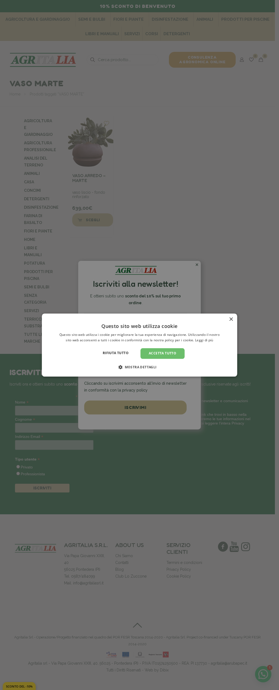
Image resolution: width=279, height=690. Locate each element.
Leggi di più (204, 340)
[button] (139, 367)
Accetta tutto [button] (162, 353)
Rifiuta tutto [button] (116, 353)
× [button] (231, 319)
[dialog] (139, 345)
